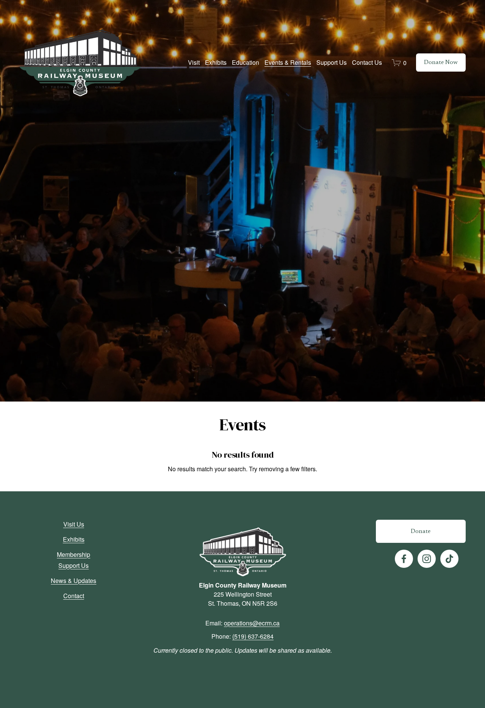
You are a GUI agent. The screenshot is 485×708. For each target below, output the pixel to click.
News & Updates (73, 580)
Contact (73, 595)
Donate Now (441, 62)
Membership (73, 554)
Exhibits (73, 539)
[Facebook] (404, 559)
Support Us (73, 565)
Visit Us (73, 524)
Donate (420, 531)
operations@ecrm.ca (252, 623)
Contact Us (367, 62)
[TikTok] (449, 559)
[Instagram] (427, 559)
